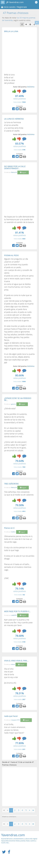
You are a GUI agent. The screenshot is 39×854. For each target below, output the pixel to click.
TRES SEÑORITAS (11, 483)
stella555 (14, 615)
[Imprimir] (25, 109)
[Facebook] (14, 109)
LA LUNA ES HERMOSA (14, 119)
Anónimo (30, 87)
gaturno (13, 404)
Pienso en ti (9, 528)
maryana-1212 (15, 720)
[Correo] (21, 109)
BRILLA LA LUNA (11, 31)
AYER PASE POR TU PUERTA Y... (17, 611)
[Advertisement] (19, 52)
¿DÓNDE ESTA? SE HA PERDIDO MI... (17, 399)
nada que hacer (11, 716)
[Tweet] (17, 109)
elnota (13, 664)
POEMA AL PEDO (11, 255)
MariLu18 (14, 172)
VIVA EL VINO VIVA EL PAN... (16, 660)
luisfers (13, 532)
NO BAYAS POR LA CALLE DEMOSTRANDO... (14, 167)
